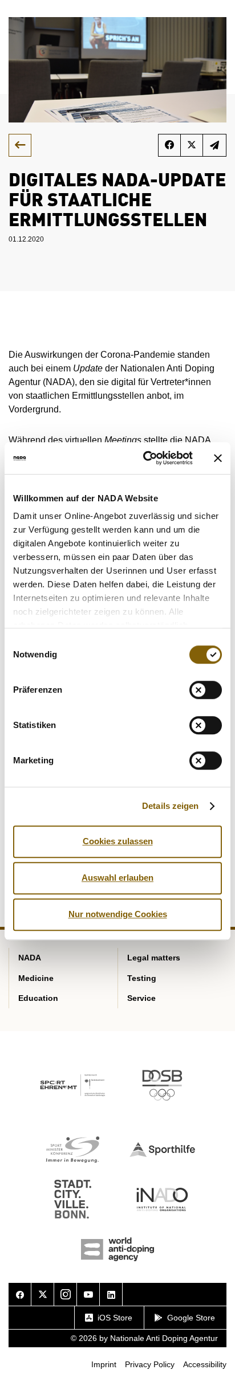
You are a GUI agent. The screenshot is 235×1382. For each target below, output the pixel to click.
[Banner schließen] (218, 458)
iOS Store (115, 1317)
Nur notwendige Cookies (117, 914)
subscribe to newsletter (214, 145)
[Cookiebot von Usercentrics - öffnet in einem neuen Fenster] (145, 458)
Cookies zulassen (118, 841)
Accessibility (204, 1364)
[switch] (205, 690)
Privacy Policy (150, 1364)
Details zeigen (170, 806)
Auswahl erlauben (117, 877)
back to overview (20, 145)
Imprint (103, 1364)
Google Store (191, 1317)
